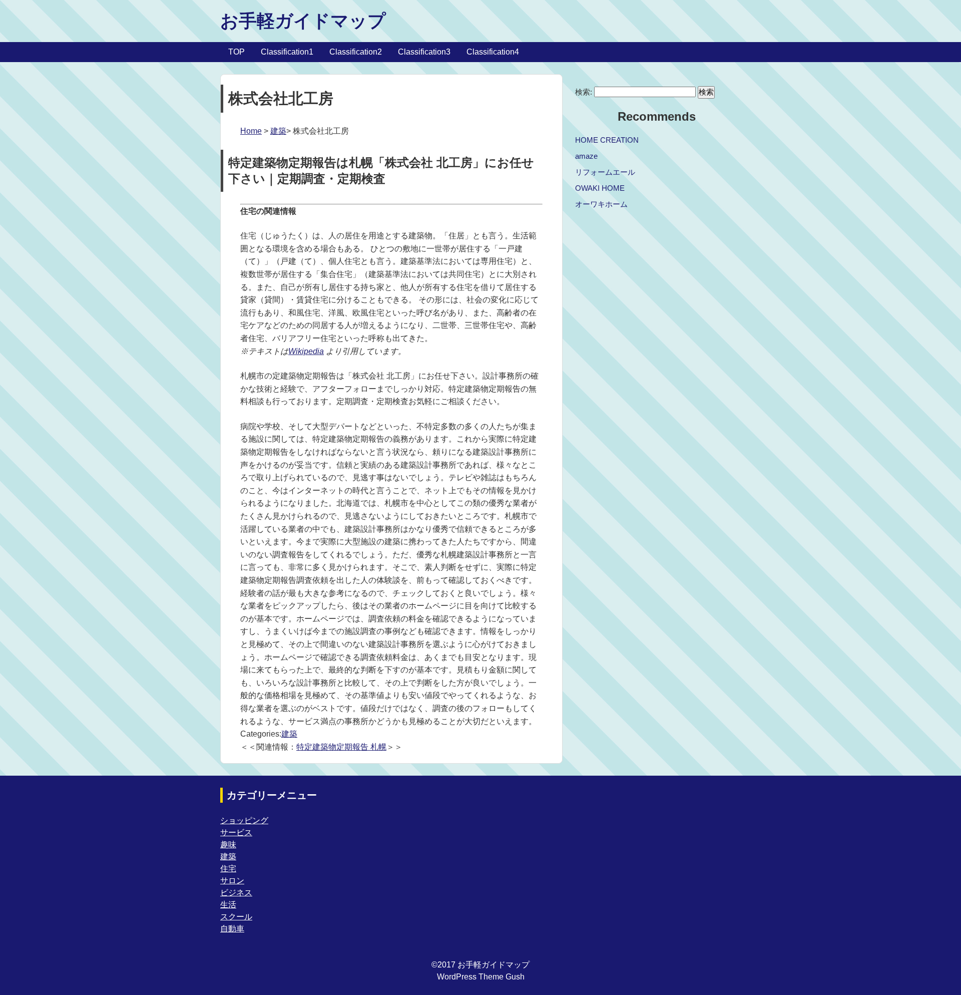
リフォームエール (605, 172)
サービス (236, 832)
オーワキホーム (601, 204)
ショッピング (244, 820)
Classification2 (355, 52)
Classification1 (287, 52)
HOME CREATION (607, 140)
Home (251, 131)
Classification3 (424, 52)
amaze (586, 156)
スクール (236, 916)
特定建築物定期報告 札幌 (341, 747)
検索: (583, 92)
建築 (278, 131)
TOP (236, 52)
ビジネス (236, 892)
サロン (232, 880)
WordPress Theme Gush (481, 976)
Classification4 (492, 52)
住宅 (228, 868)
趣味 (228, 844)
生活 (228, 904)
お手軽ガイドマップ (303, 21)
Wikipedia (306, 351)
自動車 (232, 928)
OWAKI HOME (600, 188)
